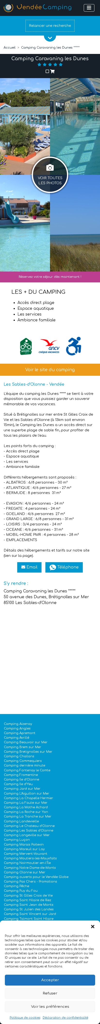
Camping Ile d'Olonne (21, 779)
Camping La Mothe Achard (26, 807)
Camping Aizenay (18, 724)
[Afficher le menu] (89, 8)
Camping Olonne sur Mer (24, 872)
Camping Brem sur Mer (22, 747)
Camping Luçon (17, 839)
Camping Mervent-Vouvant (25, 853)
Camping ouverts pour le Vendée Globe (36, 877)
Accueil (10, 47)
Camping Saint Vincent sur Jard (30, 914)
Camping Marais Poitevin (24, 844)
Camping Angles (17, 728)
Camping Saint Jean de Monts (28, 904)
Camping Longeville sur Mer (27, 835)
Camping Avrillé (16, 737)
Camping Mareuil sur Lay (24, 849)
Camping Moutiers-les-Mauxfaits (30, 858)
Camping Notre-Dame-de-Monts (30, 867)
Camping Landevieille (21, 821)
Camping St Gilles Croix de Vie (28, 895)
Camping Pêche (16, 886)
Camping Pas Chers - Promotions (30, 881)
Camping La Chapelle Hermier (28, 798)
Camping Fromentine (21, 775)
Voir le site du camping (50, 369)
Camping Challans (19, 756)
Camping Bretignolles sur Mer (28, 751)
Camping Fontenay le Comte (27, 770)
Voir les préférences (50, 1007)
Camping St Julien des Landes (29, 909)
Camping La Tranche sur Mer (27, 816)
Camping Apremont (19, 733)
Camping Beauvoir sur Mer (26, 742)
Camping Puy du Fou (21, 890)
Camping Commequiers (23, 761)
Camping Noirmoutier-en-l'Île (27, 863)
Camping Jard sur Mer (22, 788)
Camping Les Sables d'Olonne (28, 830)
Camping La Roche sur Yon (26, 812)
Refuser (50, 993)
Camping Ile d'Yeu (18, 784)
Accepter (50, 980)
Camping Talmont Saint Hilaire (28, 919)
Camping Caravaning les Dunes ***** (50, 47)
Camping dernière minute (24, 765)
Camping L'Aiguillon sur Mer (26, 793)
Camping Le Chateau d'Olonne (29, 826)
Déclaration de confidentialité (65, 1017)
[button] (92, 926)
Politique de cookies (25, 1017)
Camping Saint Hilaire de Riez (27, 900)
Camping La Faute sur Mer (26, 802)
